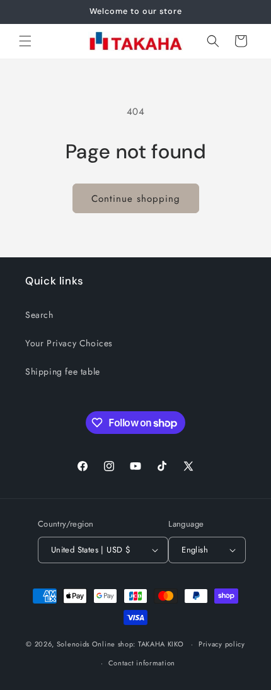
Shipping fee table (62, 371)
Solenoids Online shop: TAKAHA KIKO (120, 644)
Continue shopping (135, 199)
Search (39, 314)
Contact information (141, 663)
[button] (25, 41)
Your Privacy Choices (69, 343)
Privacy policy (222, 644)
